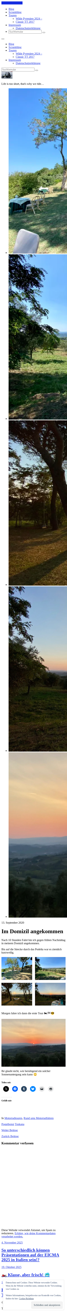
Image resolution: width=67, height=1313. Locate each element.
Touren (13, 15)
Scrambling (15, 12)
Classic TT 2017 (25, 21)
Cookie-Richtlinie (26, 1298)
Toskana (19, 1124)
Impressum (15, 24)
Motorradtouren (13, 1118)
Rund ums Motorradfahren (39, 1118)
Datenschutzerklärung (28, 28)
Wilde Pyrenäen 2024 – (29, 18)
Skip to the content (12, 2)
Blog (11, 8)
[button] (16, 968)
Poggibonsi (7, 1124)
